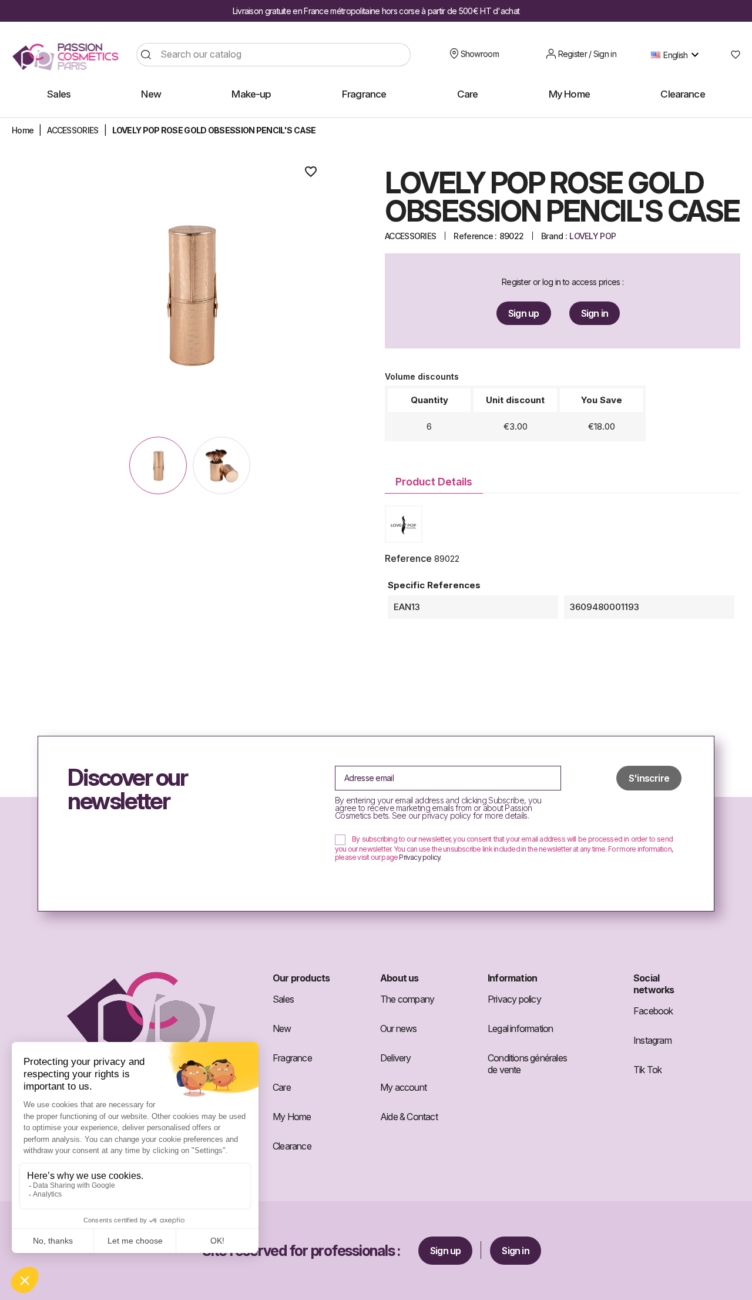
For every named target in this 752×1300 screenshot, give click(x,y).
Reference (408, 558)
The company (407, 999)
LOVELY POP (592, 236)
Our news (398, 1028)
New (282, 1028)
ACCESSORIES (410, 236)
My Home (292, 1117)
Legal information (520, 1028)
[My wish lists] (731, 54)
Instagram (652, 1040)
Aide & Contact (409, 1117)
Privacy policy (419, 857)
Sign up (523, 313)
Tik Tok (647, 1069)
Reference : (475, 236)
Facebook (653, 1011)
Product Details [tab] (433, 481)
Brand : (554, 236)
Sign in (594, 313)
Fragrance (292, 1058)
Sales (283, 999)
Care (282, 1087)
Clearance (292, 1146)
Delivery (395, 1058)
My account (403, 1087)
